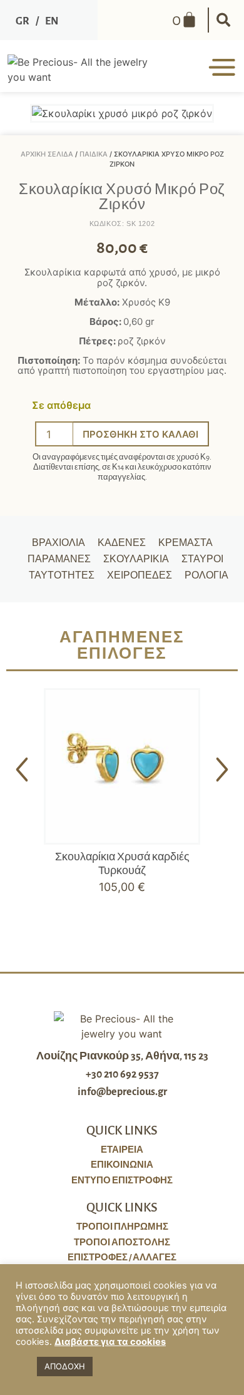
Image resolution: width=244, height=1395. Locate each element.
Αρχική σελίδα (47, 154)
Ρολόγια (206, 575)
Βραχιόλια (58, 543)
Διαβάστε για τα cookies (110, 1341)
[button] (223, 20)
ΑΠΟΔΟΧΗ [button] (64, 1366)
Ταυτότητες (61, 575)
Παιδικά (93, 154)
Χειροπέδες (139, 575)
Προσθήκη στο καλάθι (140, 434)
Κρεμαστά (185, 543)
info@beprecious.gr (122, 1092)
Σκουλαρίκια (136, 559)
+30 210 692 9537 (122, 1074)
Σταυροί (202, 559)
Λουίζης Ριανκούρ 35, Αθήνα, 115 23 (122, 1056)
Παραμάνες (59, 559)
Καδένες (122, 543)
